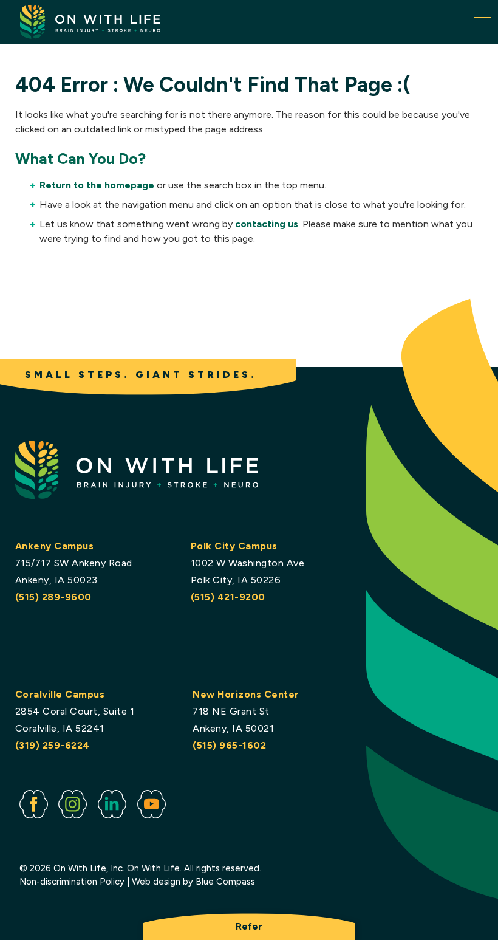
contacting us (266, 224)
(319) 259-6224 (52, 745)
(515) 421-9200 (228, 597)
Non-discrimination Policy (71, 881)
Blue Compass (225, 881)
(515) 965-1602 (229, 745)
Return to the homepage (96, 185)
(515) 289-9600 (53, 597)
